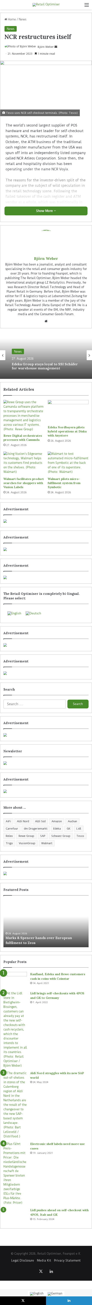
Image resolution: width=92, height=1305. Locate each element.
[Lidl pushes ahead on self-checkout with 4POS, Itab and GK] (15, 1216)
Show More (45, 211)
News (22, 19)
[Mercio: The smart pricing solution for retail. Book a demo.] (46, 549)
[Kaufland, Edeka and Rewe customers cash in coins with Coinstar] (15, 980)
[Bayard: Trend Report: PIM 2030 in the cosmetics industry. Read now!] (46, 791)
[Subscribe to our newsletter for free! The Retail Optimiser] (46, 763)
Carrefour (12, 828)
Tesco (80, 836)
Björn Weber (46, 46)
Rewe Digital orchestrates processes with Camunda (22, 438)
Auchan (72, 821)
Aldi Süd (40, 821)
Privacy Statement (67, 1260)
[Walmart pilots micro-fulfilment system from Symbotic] (68, 463)
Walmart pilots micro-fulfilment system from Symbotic (64, 483)
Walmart (46, 843)
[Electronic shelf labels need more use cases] (15, 1173)
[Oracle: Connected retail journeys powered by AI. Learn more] (46, 673)
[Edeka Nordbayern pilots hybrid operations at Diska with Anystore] (68, 411)
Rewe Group (26, 836)
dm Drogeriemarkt (35, 828)
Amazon (57, 821)
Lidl (78, 828)
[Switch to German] (55, 1294)
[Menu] (87, 6)
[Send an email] (56, 46)
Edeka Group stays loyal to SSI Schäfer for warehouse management (45, 366)
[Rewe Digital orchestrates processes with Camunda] (23, 416)
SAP (42, 836)
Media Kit (44, 1260)
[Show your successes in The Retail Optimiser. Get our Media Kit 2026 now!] (46, 873)
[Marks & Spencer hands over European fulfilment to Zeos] (46, 923)
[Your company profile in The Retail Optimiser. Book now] (46, 735)
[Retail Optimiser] (46, 4)
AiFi (8, 821)
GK (68, 828)
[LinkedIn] (51, 1271)
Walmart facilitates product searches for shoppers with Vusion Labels (23, 483)
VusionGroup (27, 843)
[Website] (46, 321)
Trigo (9, 843)
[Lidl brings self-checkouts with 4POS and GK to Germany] (15, 1029)
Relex (9, 836)
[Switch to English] (37, 1294)
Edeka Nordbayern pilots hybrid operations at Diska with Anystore (67, 431)
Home (11, 19)
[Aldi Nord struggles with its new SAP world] (15, 1105)
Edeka (57, 828)
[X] (41, 1271)
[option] (46, 355)
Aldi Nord (23, 821)
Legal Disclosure (22, 1260)
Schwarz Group (60, 836)
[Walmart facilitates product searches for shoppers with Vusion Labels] (23, 463)
